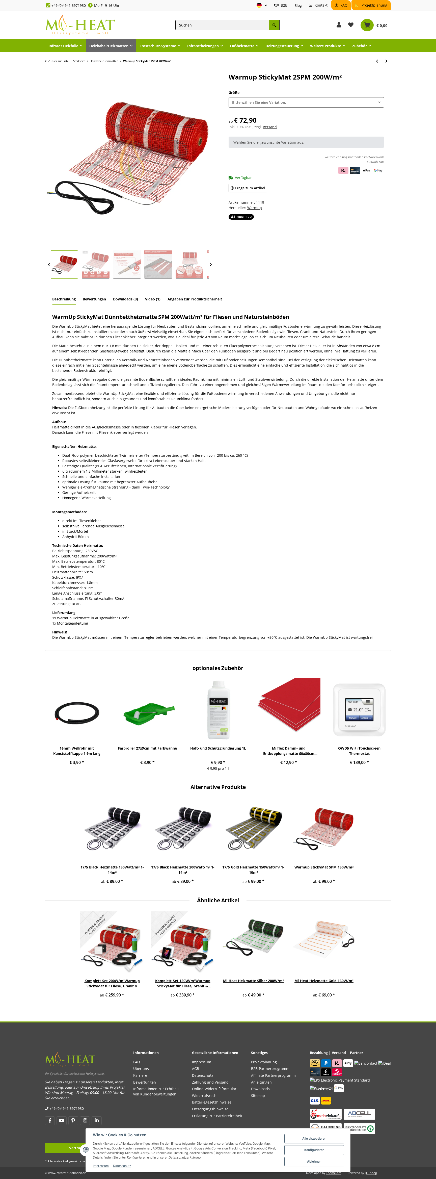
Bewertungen (144, 1082)
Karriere (140, 1075)
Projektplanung (374, 5)
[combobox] (306, 102)
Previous (48, 264)
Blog (298, 5)
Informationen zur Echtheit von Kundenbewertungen (156, 1091)
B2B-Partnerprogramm (270, 1068)
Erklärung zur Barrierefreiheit (217, 1115)
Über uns (141, 1068)
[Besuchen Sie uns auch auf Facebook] (50, 1120)
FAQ (343, 5)
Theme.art (333, 1173)
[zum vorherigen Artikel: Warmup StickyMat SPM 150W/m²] (377, 61)
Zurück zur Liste (58, 61)
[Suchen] (274, 25)
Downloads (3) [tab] (125, 299)
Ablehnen (314, 1161)
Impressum (101, 1166)
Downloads (260, 1088)
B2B (283, 5)
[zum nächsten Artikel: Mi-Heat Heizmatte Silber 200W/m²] (386, 61)
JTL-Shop (371, 1173)
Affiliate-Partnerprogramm (273, 1075)
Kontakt (321, 5)
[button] (261, 5)
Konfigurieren (314, 1150)
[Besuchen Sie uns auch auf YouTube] (61, 1120)
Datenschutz (122, 1166)
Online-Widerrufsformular (214, 1088)
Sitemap (258, 1095)
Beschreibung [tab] (64, 299)
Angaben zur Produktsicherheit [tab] (195, 299)
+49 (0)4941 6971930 (68, 5)
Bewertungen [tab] (94, 299)
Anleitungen (261, 1082)
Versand (270, 126)
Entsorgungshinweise (210, 1109)
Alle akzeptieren (314, 1138)
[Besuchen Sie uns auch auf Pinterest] (73, 1120)
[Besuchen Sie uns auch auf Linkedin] (96, 1120)
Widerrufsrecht (205, 1095)
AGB (195, 1068)
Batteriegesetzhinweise (211, 1102)
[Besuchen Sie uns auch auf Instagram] (85, 1120)
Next (210, 264)
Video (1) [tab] (152, 299)
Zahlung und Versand (210, 1082)
